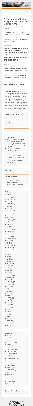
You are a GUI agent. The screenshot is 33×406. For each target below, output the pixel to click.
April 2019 (9, 226)
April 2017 (9, 258)
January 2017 (10, 261)
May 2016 (9, 270)
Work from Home (11, 383)
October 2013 (10, 325)
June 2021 (9, 194)
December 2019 (11, 213)
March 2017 (10, 260)
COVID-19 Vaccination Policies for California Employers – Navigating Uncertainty (16, 144)
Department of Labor (15, 48)
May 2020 (9, 206)
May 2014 (9, 313)
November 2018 (11, 235)
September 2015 (11, 284)
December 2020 (11, 199)
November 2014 (11, 302)
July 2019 (9, 222)
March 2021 (10, 196)
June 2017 (9, 254)
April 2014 (9, 314)
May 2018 (9, 242)
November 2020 (11, 201)
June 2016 (9, 268)
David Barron (23, 27)
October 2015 (10, 283)
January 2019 (10, 231)
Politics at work (11, 365)
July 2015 (9, 288)
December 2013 (11, 322)
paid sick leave (11, 362)
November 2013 (11, 323)
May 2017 (9, 256)
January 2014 (10, 320)
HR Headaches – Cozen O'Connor (17, 401)
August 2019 (10, 221)
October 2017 (10, 251)
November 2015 (11, 281)
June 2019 (9, 224)
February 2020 (11, 210)
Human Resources (12, 353)
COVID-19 (9, 340)
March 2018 (10, 244)
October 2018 (10, 236)
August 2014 (10, 307)
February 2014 (11, 318)
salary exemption (17, 50)
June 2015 (9, 290)
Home (5, 13)
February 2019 (11, 229)
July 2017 (9, 252)
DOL (21, 48)
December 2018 (11, 233)
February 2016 (11, 275)
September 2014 (11, 306)
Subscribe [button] (8, 123)
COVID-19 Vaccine (12, 342)
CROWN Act (10, 344)
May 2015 (9, 291)
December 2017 (11, 249)
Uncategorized (10, 376)
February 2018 (11, 245)
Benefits (9, 335)
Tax (8, 372)
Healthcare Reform (12, 351)
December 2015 (11, 279)
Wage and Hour (14, 54)
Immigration (10, 355)
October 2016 (10, 263)
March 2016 (10, 274)
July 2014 (9, 309)
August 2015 (10, 286)
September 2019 (11, 219)
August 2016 (10, 265)
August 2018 (10, 240)
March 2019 (10, 228)
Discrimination (12, 52)
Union (8, 378)
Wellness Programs (12, 381)
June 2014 (9, 311)
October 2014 (10, 304)
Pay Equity (9, 363)
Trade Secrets (10, 374)
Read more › (7, 45)
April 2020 (9, 208)
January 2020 (10, 212)
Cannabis (9, 337)
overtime (11, 50)
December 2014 (11, 300)
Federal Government (20, 52)
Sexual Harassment (12, 367)
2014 (9, 13)
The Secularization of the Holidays (15, 58)
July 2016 (9, 267)
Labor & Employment (20, 84)
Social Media (10, 369)
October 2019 (10, 217)
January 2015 (10, 299)
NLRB (8, 360)
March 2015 (10, 295)
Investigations (10, 356)
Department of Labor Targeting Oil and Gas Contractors (16, 21)
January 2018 (10, 247)
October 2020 (10, 203)
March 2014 (10, 316)
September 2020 (11, 205)
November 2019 (11, 215)
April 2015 (9, 293)
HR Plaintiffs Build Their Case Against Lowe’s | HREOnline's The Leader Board (16, 180)
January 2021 (10, 197)
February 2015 (11, 297)
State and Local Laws (12, 371)
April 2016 (9, 272)
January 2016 (10, 277)
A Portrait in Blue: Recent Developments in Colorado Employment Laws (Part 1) (14, 150)
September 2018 (11, 238)
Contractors (10, 339)
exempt (24, 48)
